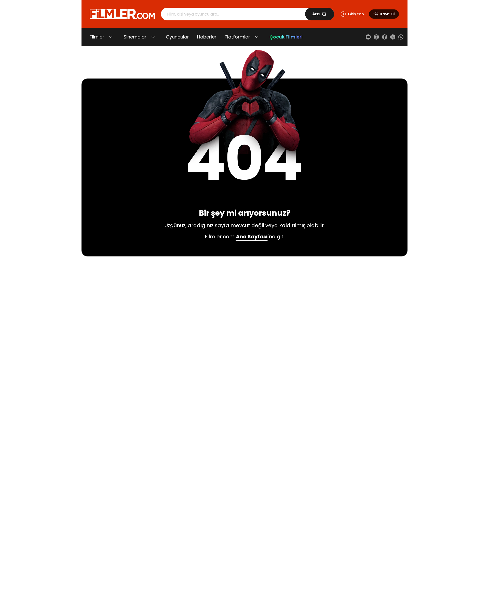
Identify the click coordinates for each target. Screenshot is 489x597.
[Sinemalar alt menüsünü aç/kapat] (153, 37)
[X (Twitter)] (392, 37)
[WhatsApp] (400, 37)
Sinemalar (135, 37)
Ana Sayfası (252, 236)
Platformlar (237, 37)
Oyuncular (177, 37)
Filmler (97, 37)
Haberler (206, 37)
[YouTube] (368, 37)
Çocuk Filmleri (286, 37)
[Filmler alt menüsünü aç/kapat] (110, 37)
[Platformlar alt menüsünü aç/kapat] (256, 37)
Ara (316, 14)
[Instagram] (376, 37)
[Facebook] (384, 37)
